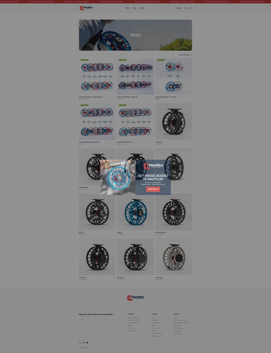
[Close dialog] (169, 160)
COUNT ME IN (153, 188)
